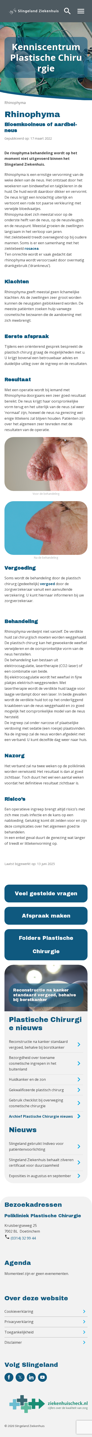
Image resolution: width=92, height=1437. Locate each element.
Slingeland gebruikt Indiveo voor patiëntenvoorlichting (36, 1146)
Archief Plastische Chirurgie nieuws (41, 1116)
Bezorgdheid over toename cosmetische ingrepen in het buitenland (32, 1063)
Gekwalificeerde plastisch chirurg (36, 1089)
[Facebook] (8, 1377)
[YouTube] (42, 1377)
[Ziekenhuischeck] (48, 1411)
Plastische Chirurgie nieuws (45, 1024)
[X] (20, 1377)
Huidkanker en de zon (27, 1079)
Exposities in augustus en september (40, 1175)
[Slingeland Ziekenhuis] (34, 11)
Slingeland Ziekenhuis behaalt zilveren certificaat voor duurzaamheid (41, 1162)
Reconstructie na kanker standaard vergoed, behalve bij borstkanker (38, 1044)
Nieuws (23, 1130)
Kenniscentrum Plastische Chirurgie (46, 57)
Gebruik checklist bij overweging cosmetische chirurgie (36, 1103)
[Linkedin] (31, 1377)
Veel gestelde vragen (46, 893)
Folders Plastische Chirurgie (46, 944)
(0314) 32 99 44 (23, 1238)
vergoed (47, 583)
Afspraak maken (46, 916)
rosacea (32, 248)
